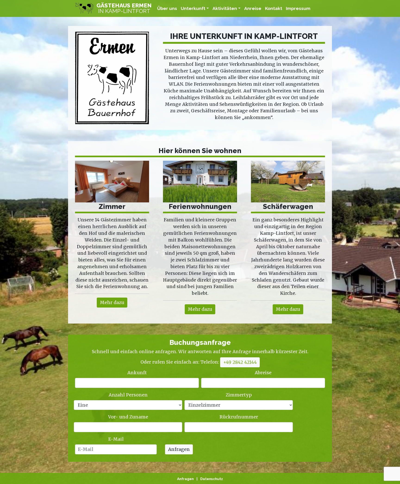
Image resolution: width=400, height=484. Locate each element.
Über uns (167, 8)
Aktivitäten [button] (224, 8)
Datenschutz (211, 479)
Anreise (252, 8)
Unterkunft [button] (193, 8)
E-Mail (116, 439)
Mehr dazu (112, 302)
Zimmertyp (239, 395)
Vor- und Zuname (128, 417)
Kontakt (273, 8)
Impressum (298, 8)
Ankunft (137, 372)
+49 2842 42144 (240, 362)
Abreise (263, 372)
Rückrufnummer (238, 417)
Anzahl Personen (128, 395)
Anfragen (179, 449)
